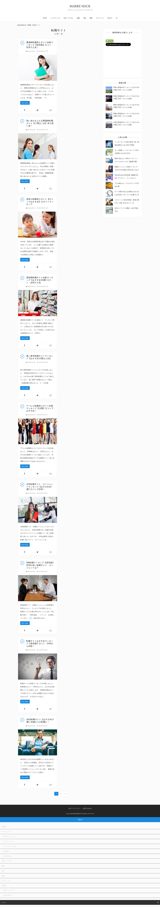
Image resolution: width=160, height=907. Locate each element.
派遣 (91, 18)
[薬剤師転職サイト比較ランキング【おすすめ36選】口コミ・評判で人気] (37, 303)
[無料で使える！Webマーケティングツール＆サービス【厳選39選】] (109, 160)
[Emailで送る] (50, 110)
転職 (78, 18)
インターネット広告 (9, 846)
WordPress (7, 856)
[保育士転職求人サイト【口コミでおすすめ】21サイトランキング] (37, 225)
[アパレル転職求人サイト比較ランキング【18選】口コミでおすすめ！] (37, 431)
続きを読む (25, 103)
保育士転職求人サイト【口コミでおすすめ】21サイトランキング (40, 201)
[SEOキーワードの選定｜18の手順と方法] (109, 210)
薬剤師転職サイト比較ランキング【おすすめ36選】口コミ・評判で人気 (39, 280)
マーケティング (55, 18)
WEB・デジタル (68, 18)
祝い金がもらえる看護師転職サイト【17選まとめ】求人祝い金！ (40, 123)
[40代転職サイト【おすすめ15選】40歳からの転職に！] (37, 742)
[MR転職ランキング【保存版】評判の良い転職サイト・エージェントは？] (37, 588)
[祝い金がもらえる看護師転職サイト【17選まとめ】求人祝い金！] (37, 146)
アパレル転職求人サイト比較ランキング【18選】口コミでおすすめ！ (40, 408)
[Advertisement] (122, 60)
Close (80, 820)
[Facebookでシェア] (24, 110)
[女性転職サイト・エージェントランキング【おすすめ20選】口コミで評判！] (37, 510)
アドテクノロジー (9, 841)
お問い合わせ (87, 808)
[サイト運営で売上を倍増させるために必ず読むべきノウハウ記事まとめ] (109, 193)
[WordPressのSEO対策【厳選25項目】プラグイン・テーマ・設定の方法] (109, 177)
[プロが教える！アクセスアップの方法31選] (109, 185)
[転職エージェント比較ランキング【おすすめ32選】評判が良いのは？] (109, 168)
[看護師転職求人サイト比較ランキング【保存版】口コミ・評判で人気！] (37, 68)
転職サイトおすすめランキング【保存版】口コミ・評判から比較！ (39, 643)
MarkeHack (31, 51)
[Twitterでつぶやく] (37, 110)
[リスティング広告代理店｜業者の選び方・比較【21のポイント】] (109, 202)
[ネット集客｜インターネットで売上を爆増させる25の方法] (109, 152)
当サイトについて (74, 808)
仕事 (84, 18)
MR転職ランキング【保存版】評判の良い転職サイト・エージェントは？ (40, 565)
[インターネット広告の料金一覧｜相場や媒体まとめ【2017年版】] (109, 144)
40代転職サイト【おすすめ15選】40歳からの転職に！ (40, 720)
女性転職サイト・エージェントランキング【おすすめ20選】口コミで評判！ (39, 486)
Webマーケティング (9, 836)
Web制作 (6, 851)
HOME (45, 18)
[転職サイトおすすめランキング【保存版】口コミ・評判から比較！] (37, 667)
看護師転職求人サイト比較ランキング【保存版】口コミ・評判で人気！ (39, 45)
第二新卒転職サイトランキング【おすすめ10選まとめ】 (39, 357)
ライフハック (100, 18)
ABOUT (109, 18)
